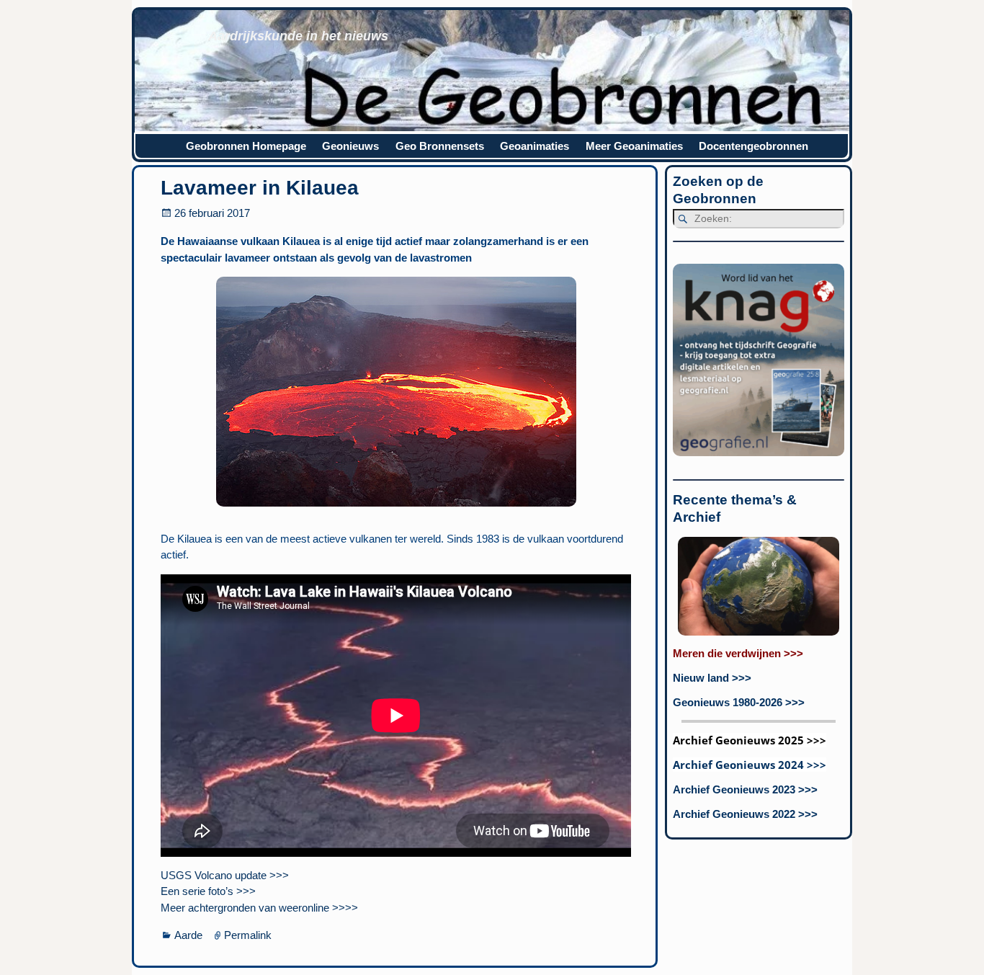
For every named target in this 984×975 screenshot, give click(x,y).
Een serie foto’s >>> (208, 891)
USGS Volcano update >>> (225, 875)
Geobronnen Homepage (246, 146)
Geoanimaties (534, 146)
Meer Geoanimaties (634, 146)
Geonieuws (350, 146)
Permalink (248, 935)
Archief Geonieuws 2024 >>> (749, 764)
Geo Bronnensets (439, 146)
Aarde (188, 935)
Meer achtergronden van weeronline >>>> (259, 907)
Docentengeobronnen (753, 146)
